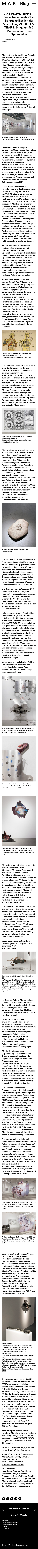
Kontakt (4, 1526)
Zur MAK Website (19, 1515)
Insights (4, 41)
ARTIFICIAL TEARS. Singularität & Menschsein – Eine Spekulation (18, 1440)
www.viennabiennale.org (13, 1464)
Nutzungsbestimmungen (10, 1522)
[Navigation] (34, 3)
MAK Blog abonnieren (19, 1508)
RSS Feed (5, 1528)
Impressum (5, 1520)
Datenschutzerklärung (9, 1524)
